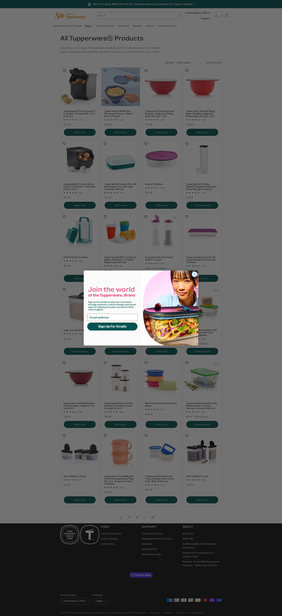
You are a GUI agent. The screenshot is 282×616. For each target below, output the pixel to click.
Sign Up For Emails (112, 326)
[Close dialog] (194, 274)
